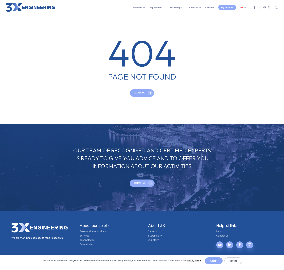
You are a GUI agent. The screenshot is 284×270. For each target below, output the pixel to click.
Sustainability (155, 235)
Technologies (87, 239)
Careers (152, 231)
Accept (213, 260)
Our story (153, 239)
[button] (142, 183)
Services (84, 235)
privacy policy (194, 260)
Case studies (86, 244)
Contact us (222, 235)
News (219, 231)
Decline (233, 260)
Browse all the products (93, 231)
